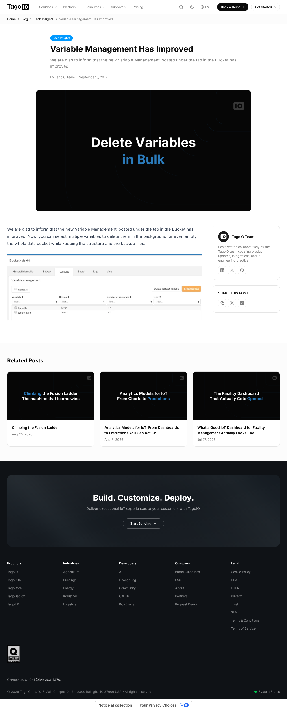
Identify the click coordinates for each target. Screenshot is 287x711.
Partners (181, 596)
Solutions (46, 7)
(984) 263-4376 (48, 680)
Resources (93, 7)
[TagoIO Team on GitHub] (242, 270)
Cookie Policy (241, 572)
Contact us (15, 680)
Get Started (263, 7)
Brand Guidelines (187, 572)
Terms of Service (243, 628)
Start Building (140, 523)
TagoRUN (14, 580)
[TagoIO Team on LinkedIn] (222, 270)
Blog (25, 19)
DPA (234, 580)
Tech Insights (43, 19)
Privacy (236, 596)
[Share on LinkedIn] (242, 303)
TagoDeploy (16, 596)
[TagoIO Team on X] (232, 270)
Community (127, 588)
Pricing (138, 7)
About (179, 588)
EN (207, 7)
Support (117, 7)
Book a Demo (230, 7)
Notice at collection (115, 705)
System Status (269, 692)
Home (11, 19)
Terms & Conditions (245, 620)
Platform (69, 7)
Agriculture (71, 572)
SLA (234, 612)
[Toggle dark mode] (192, 7)
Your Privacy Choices (158, 705)
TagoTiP (13, 604)
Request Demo (186, 604)
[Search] (181, 7)
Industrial (70, 596)
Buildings (69, 580)
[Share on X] (232, 303)
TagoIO (12, 572)
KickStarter (127, 604)
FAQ (178, 580)
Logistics (69, 604)
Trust (234, 604)
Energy (68, 588)
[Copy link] (222, 303)
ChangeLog (127, 580)
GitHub (124, 596)
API (121, 572)
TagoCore (14, 588)
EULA (235, 588)
